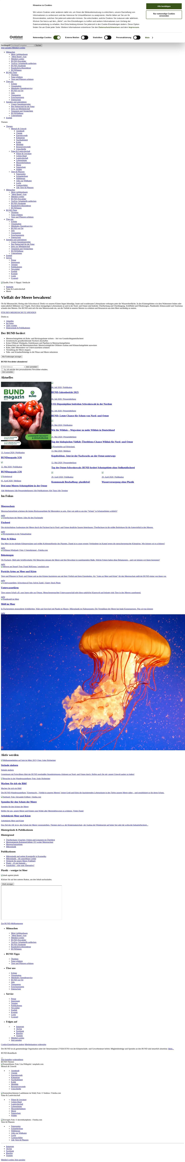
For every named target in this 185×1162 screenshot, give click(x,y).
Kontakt (14, 274)
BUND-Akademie (18, 66)
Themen (9, 126)
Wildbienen (20, 178)
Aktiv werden (11, 325)
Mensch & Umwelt (18, 129)
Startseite (9, 287)
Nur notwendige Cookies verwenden (164, 15)
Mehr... (171, 1049)
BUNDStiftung (17, 113)
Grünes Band (21, 156)
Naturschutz (21, 167)
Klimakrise (20, 138)
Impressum (134, 27)
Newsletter (15, 269)
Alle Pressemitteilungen (23, 491)
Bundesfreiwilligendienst (21, 68)
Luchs (18, 183)
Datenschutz (16, 100)
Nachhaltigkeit (22, 140)
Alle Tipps (53, 491)
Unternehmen (16, 115)
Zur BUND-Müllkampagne (12, 923)
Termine (14, 265)
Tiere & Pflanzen (18, 172)
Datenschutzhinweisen (109, 27)
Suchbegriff (5, 45)
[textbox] (22, 45)
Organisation (16, 86)
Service (9, 258)
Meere (18, 165)
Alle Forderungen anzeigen (11, 357)
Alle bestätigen (164, 6)
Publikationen (16, 267)
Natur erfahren (17, 77)
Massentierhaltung (23, 163)
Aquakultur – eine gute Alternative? (20, 865)
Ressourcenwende (23, 147)
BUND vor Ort (17, 91)
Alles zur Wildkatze (24, 181)
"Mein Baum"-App (18, 57)
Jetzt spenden (6, 48)
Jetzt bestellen (6, 1060)
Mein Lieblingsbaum (19, 54)
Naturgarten (21, 174)
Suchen (38, 45)
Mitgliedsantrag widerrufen (35, 1044)
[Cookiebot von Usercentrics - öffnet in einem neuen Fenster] (16, 38)
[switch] (84, 38)
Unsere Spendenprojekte (21, 104)
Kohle (18, 142)
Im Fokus (10, 323)
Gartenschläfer (22, 185)
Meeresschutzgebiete (14, 844)
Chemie (19, 133)
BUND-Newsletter (18, 61)
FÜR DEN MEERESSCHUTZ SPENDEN (18, 312)
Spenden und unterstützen (16, 102)
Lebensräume (21, 160)
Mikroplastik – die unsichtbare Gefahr (21, 859)
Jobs (13, 93)
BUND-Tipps (11, 72)
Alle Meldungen (7, 491)
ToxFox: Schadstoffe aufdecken (23, 63)
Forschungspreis (17, 97)
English (9, 118)
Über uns (9, 81)
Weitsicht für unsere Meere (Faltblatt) (20, 861)
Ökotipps (14, 75)
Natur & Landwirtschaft (20, 151)
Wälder (19, 169)
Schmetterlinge (22, 176)
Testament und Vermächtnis (22, 111)
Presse (13, 260)
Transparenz (16, 95)
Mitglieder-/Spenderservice (21, 88)
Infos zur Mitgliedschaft (20, 109)
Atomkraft (20, 131)
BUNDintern (16, 70)
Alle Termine (62, 491)
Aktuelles (10, 321)
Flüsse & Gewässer (23, 153)
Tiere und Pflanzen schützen (22, 79)
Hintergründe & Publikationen (18, 328)
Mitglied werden (18, 48)
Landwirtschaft (22, 158)
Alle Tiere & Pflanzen (24, 187)
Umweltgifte (21, 149)
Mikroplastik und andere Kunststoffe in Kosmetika (26, 856)
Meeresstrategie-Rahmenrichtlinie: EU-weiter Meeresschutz (29, 842)
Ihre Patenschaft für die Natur (22, 106)
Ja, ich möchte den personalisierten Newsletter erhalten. (26, 369)
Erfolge (14, 84)
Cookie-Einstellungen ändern (12, 1044)
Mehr (147, 38)
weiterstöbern (17, 1060)
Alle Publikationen (41, 491)
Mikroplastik (11, 847)
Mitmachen (10, 52)
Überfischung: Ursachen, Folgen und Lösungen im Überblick (30, 840)
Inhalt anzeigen (7, 884)
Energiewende (22, 135)
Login (13, 276)
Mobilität (19, 144)
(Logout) (14, 278)
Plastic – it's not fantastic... (16, 863)
